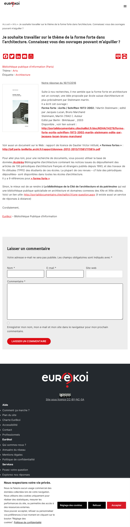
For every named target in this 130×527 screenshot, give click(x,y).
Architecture (23, 74)
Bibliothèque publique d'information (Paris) (28, 66)
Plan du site (9, 415)
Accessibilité (9, 424)
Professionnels (11, 434)
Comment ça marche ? (15, 410)
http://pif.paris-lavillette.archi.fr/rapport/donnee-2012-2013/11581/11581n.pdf (51, 149)
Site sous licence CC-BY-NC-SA (65, 399)
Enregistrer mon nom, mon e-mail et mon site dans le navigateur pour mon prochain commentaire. (57, 329)
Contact (7, 429)
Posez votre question (15, 469)
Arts (14, 24)
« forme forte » (40, 178)
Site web (91, 267)
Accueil (6, 24)
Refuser (97, 505)
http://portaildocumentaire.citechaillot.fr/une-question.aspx (59, 194)
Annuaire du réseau (13, 449)
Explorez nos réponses (16, 474)
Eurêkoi (6, 216)
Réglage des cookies (71, 505)
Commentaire (16, 281)
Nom (11, 267)
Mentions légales (12, 454)
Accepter (116, 505)
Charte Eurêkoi (11, 419)
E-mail (51, 267)
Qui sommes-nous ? (14, 444)
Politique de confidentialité (27, 522)
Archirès (18, 162)
